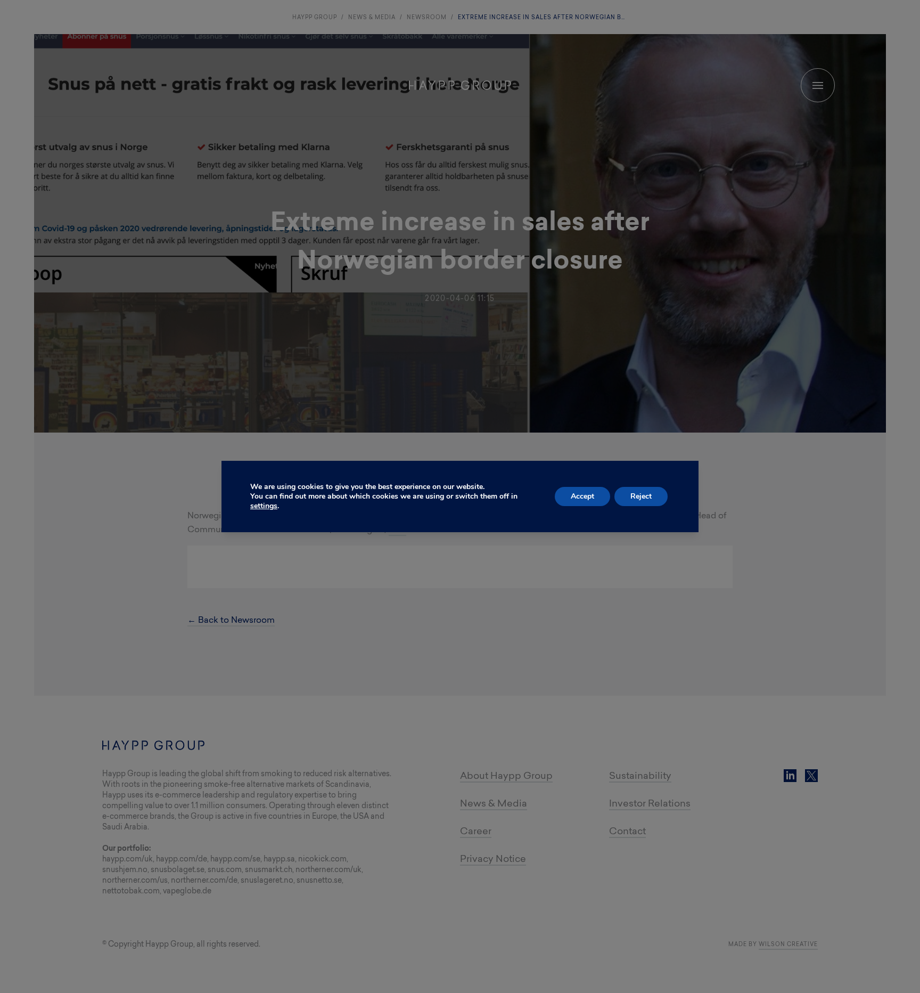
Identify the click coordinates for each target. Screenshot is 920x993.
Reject (641, 496)
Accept (582, 496)
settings (263, 506)
